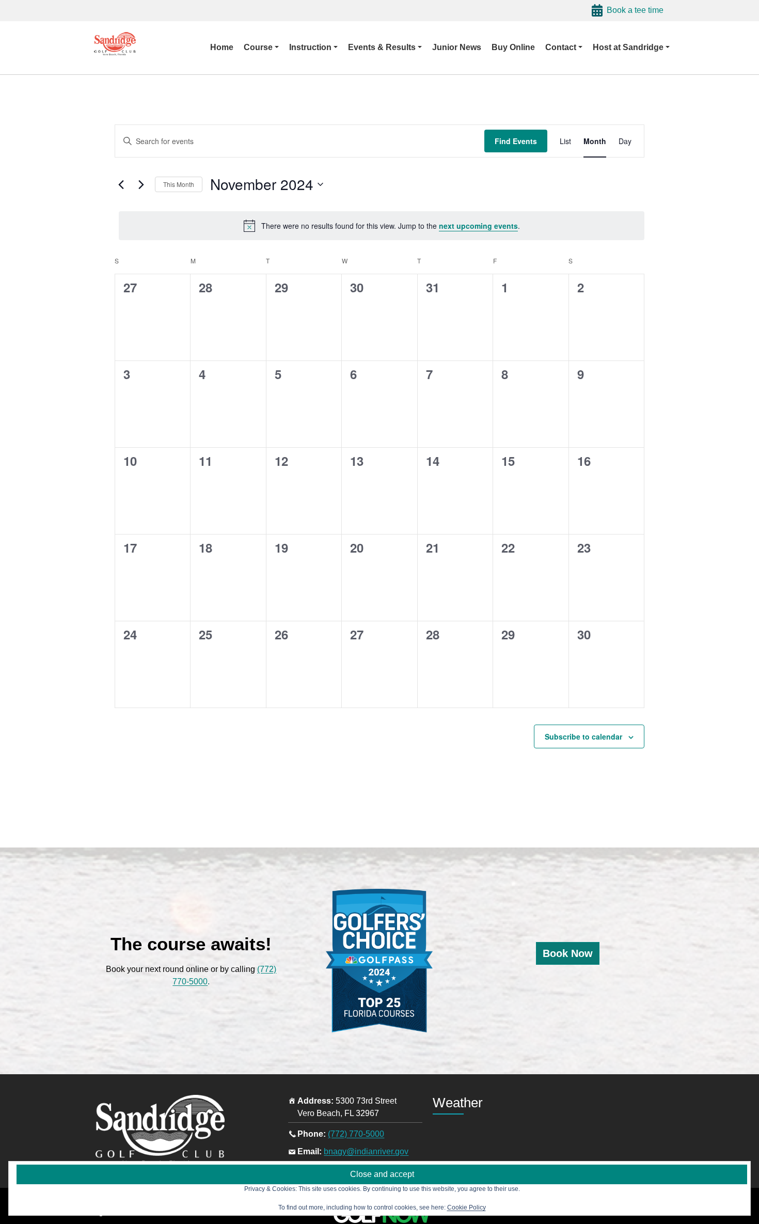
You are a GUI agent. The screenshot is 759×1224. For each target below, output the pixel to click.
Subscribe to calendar (583, 736)
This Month (178, 184)
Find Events (516, 141)
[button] (261, 47)
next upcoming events (478, 226)
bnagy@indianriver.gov (366, 1151)
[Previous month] (121, 184)
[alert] (381, 225)
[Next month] (141, 184)
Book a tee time (635, 10)
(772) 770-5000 (356, 1133)
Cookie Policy (466, 1207)
